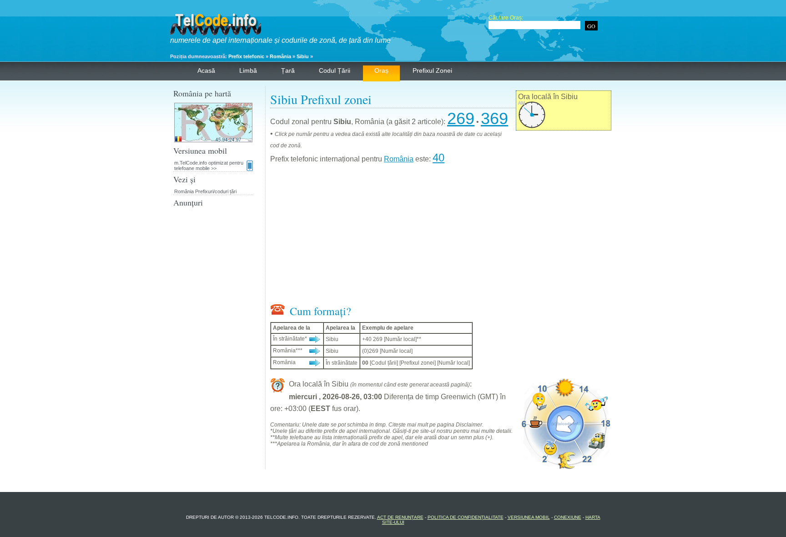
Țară (288, 70)
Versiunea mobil (529, 517)
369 (494, 118)
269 (460, 118)
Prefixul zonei (432, 70)
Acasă (206, 70)
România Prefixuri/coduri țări (205, 191)
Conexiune (567, 517)
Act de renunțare (400, 517)
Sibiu (303, 56)
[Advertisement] (440, 235)
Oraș (381, 70)
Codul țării (334, 70)
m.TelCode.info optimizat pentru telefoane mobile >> (208, 165)
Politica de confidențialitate (466, 517)
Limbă (248, 70)
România (280, 56)
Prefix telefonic (246, 56)
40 (438, 157)
